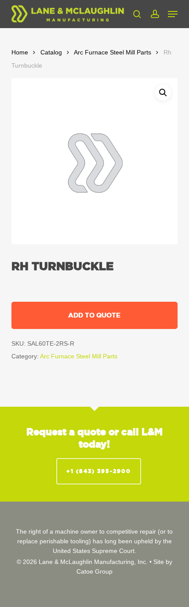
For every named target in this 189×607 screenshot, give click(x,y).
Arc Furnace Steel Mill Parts (112, 52)
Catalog (51, 52)
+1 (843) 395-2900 (98, 471)
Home (19, 52)
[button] (173, 14)
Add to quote (94, 315)
